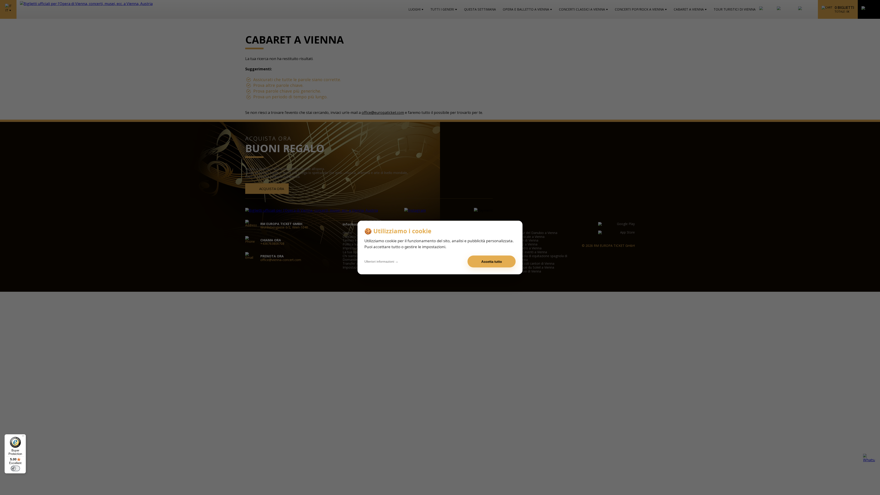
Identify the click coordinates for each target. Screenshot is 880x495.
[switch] (15, 468)
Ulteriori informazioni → (381, 261)
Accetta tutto (491, 262)
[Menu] (23, 437)
